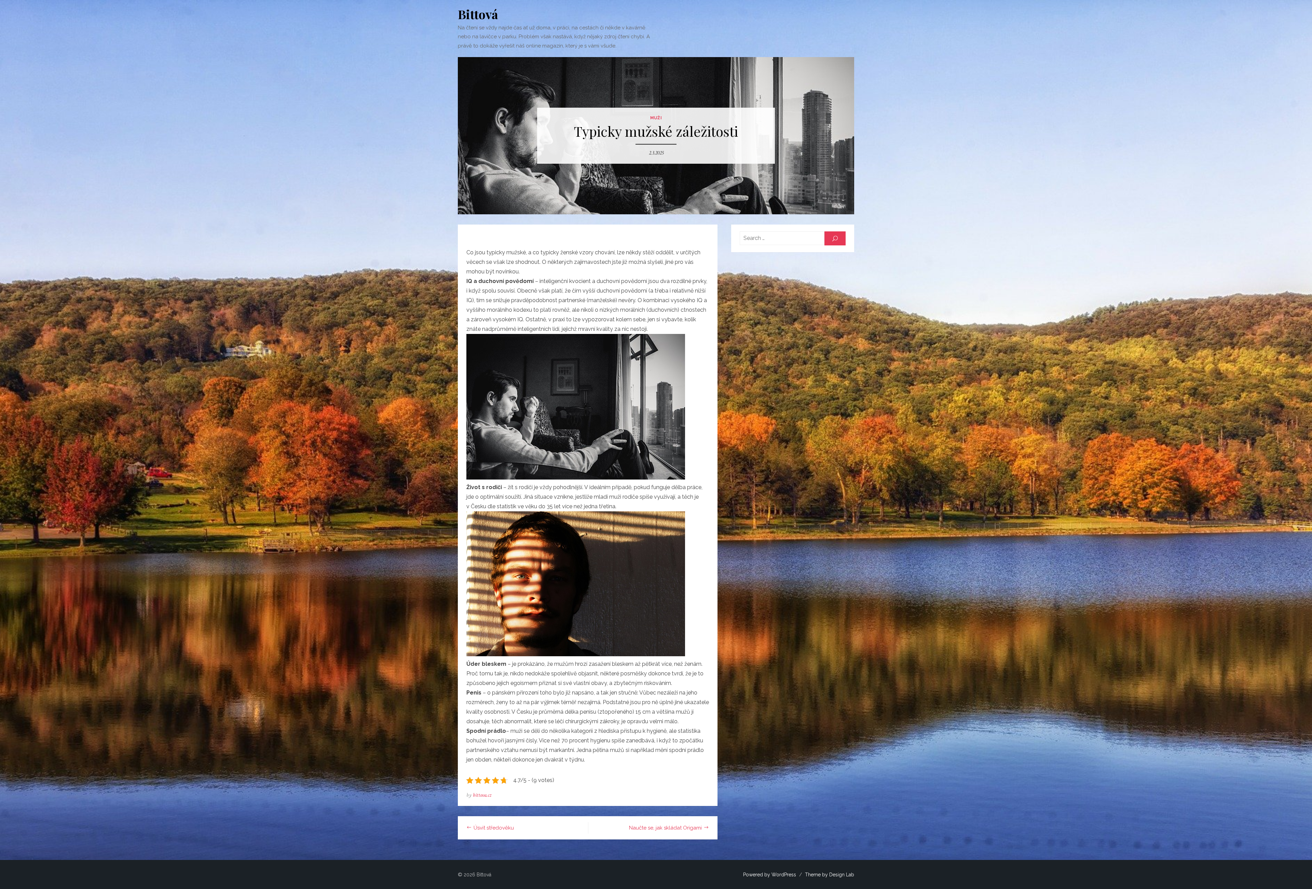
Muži (656, 118)
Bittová (478, 14)
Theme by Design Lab (829, 874)
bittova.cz (482, 795)
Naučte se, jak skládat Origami (665, 828)
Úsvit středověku (494, 828)
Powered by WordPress (769, 874)
